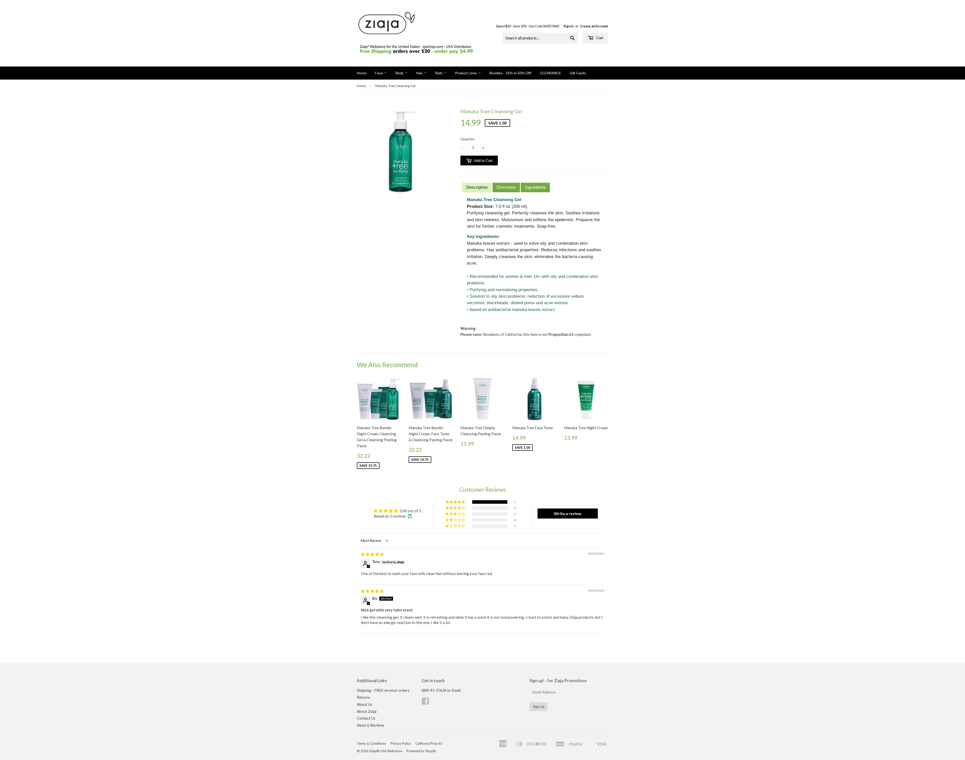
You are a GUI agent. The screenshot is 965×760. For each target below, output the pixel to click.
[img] (372, 554)
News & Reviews (370, 725)
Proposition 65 (561, 334)
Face (379, 73)
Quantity (467, 139)
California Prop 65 (428, 743)
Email (456, 690)
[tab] (477, 188)
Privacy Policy (401, 743)
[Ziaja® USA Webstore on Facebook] (425, 702)
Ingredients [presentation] (535, 187)
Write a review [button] (568, 513)
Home (361, 73)
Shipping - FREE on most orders (383, 690)
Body (400, 73)
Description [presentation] (477, 187)
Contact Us (366, 718)
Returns (363, 697)
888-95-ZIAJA (434, 690)
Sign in (568, 26)
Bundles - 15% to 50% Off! (511, 73)
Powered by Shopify (421, 751)
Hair (420, 73)
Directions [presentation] (506, 187)
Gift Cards (578, 73)
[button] (456, 502)
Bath (439, 73)
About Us (364, 704)
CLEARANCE (550, 73)
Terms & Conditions (371, 743)
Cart (599, 38)
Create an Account (594, 26)
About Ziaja (366, 711)
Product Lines (466, 73)
